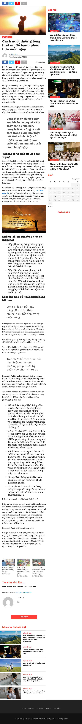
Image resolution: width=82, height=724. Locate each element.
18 (55, 196)
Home (24, 708)
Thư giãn (56, 708)
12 (59, 192)
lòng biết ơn (26, 592)
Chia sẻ (31, 708)
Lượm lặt (39, 708)
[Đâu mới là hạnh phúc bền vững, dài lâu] (8, 562)
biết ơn (18, 592)
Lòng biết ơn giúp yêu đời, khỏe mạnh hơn (19, 586)
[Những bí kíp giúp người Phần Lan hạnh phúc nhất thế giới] (38, 562)
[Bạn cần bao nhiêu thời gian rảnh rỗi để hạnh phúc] (23, 562)
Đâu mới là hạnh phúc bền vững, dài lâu (8, 570)
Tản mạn (48, 708)
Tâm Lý (13, 54)
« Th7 (50, 206)
